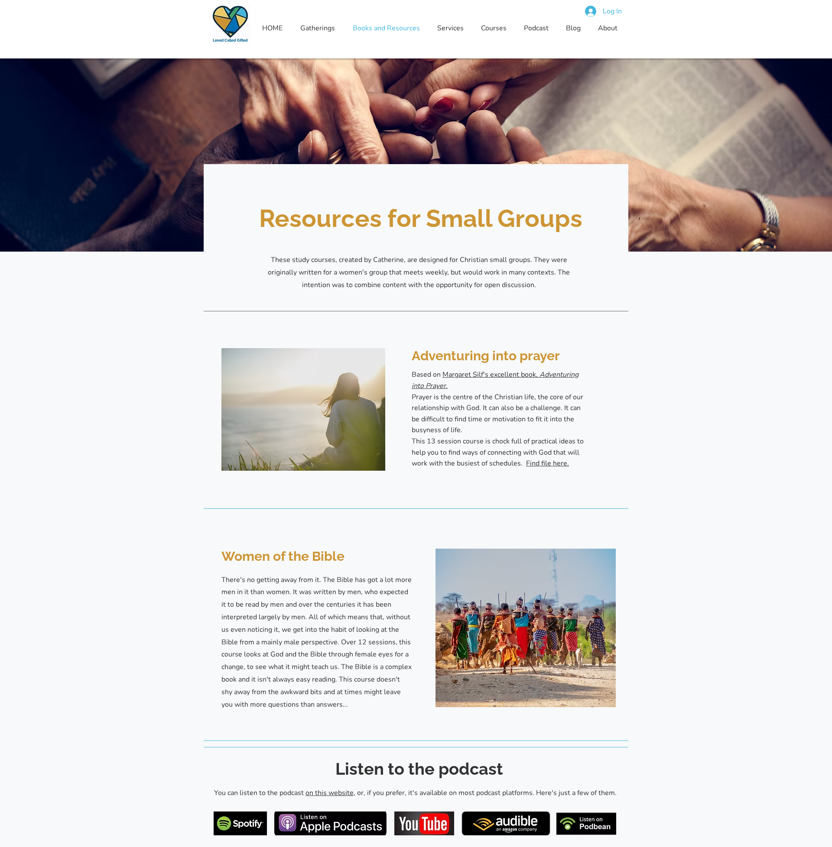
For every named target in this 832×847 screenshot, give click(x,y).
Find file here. (547, 463)
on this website (330, 793)
